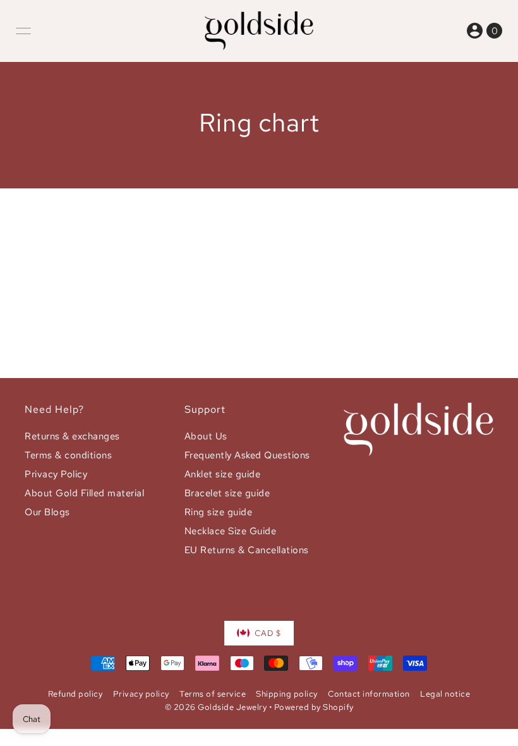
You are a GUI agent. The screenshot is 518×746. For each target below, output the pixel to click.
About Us (205, 436)
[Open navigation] (23, 31)
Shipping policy (287, 693)
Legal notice (445, 693)
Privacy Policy (56, 474)
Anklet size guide (222, 474)
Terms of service (212, 693)
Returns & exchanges (72, 436)
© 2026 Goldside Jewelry (216, 707)
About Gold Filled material (84, 493)
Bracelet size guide (227, 493)
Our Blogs (47, 512)
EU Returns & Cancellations (246, 550)
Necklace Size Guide (230, 531)
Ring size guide (218, 512)
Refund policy (75, 693)
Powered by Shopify (314, 707)
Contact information (369, 693)
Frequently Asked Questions (247, 455)
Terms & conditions (68, 455)
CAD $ (268, 633)
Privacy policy (141, 693)
